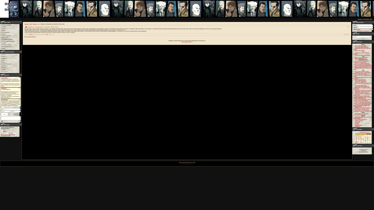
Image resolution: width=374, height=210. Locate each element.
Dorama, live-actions (7, 64)
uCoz (192, 163)
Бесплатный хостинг (186, 163)
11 (356, 139)
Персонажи (357, 121)
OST (3, 60)
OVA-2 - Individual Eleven (361, 58)
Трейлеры (357, 126)
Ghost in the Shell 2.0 (360, 50)
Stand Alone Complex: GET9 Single (363, 90)
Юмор (3, 69)
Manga (3, 58)
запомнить (358, 29)
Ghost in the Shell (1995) (360, 45)
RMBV (4, 131)
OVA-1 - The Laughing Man (361, 57)
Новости (4, 71)
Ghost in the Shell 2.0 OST (361, 92)
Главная (360, 19)
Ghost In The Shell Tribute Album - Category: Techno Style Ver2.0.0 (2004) (362, 102)
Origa (46, 34)
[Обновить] (20, 107)
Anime (3, 56)
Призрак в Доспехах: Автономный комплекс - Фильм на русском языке (362, 66)
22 (365, 140)
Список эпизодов (359, 120)
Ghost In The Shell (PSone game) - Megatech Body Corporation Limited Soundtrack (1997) (362, 105)
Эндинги (357, 124)
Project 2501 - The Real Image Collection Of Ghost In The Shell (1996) (362, 110)
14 (363, 139)
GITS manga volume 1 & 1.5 (361, 113)
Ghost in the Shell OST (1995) (362, 71)
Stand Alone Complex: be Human (362, 91)
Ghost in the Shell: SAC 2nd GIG (362, 55)
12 (358, 139)
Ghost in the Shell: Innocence (362, 47)
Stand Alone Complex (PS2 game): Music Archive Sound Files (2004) (362, 108)
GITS (3, 54)
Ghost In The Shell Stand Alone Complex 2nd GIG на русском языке (362, 64)
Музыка (4, 65)
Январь (35, 24)
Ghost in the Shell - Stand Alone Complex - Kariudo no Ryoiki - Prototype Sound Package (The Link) (362, 97)
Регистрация (366, 19)
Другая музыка (358, 125)
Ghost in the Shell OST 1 (360, 79)
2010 (31, 24)
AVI (4, 130)
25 (38, 24)
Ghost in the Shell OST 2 (360, 80)
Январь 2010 (363, 132)
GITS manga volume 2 (360, 114)
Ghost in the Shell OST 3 (360, 82)
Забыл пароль (360, 30)
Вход (371, 19)
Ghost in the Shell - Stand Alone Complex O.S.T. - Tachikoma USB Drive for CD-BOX (362, 88)
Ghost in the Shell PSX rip (361, 119)
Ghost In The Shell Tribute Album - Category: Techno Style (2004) (362, 100)
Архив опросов (11, 134)
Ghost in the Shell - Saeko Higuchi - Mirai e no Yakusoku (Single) (362, 73)
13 (361, 139)
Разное (4, 67)
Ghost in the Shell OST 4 (360, 85)
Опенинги (357, 122)
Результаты (4, 134)
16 (367, 139)
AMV (3, 62)
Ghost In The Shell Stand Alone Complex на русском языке (361, 61)
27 (361, 142)
